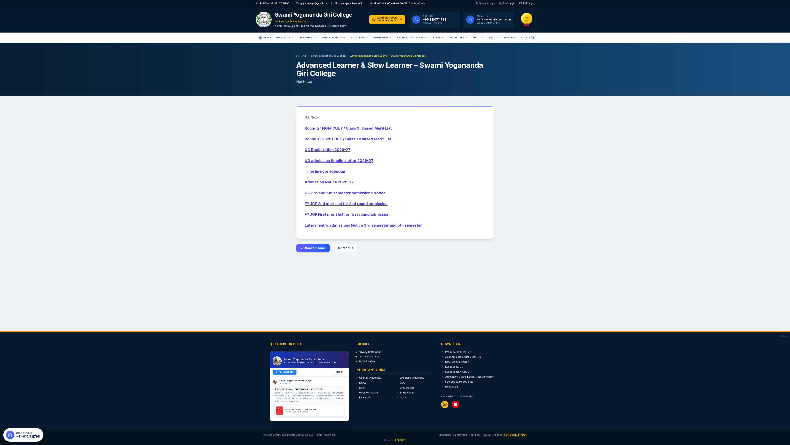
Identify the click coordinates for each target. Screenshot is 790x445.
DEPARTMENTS (332, 37)
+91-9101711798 (514, 434)
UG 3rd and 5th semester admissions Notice (345, 193)
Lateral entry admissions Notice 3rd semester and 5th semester (363, 225)
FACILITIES (358, 37)
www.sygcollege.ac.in (351, 3)
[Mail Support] (444, 404)
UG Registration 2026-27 (327, 150)
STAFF (436, 37)
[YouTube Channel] (455, 404)
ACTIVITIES (457, 37)
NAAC (476, 37)
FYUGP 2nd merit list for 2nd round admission (346, 203)
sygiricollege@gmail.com (314, 3)
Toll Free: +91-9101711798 (274, 3)
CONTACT (528, 37)
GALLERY (510, 37)
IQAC (492, 37)
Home (303, 55)
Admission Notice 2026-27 (329, 182)
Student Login (487, 3)
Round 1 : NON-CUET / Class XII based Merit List (348, 139)
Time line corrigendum (325, 171)
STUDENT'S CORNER (410, 37)
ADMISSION (380, 37)
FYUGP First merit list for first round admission (347, 214)
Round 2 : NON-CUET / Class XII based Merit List (348, 128)
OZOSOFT (400, 440)
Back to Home (315, 248)
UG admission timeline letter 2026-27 (339, 160)
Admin (783, 336)
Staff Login (509, 3)
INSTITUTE (283, 37)
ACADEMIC (306, 37)
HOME (267, 37)
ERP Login (528, 3)
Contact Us (345, 248)
